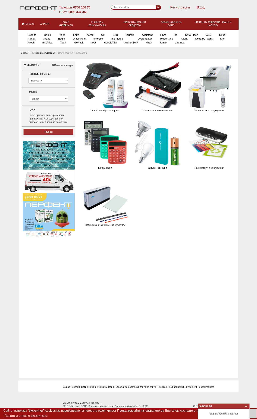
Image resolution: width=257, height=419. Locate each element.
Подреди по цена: (39, 73)
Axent (184, 38)
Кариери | (178, 387)
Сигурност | (191, 387)
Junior (163, 42)
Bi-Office (47, 42)
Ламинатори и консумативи (209, 168)
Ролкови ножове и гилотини (157, 110)
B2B (115, 34)
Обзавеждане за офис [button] (171, 24)
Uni (103, 34)
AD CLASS (110, 42)
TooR (63, 42)
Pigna (62, 34)
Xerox (90, 34)
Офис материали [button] (66, 24)
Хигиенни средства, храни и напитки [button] (213, 24)
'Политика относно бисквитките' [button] (26, 415)
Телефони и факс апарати (105, 110)
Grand (46, 38)
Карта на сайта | (148, 387)
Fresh (31, 42)
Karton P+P (131, 42)
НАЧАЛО (29, 24)
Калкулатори (105, 168)
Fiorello (98, 38)
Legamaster (145, 38)
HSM (163, 34)
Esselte (32, 34)
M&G (149, 42)
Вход (201, 7)
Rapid (47, 34)
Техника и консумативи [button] (97, 24)
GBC (208, 34)
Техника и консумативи (43, 53)
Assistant (147, 34)
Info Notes (117, 38)
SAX (93, 42)
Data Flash (191, 34)
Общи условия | (106, 387)
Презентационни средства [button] (135, 24)
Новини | (93, 387)
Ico (175, 34)
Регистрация (180, 7)
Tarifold (129, 34)
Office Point (79, 38)
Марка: (33, 91)
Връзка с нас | (165, 387)
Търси (48, 131)
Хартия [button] (44, 24)
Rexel (222, 34)
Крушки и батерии (157, 168)
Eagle (61, 38)
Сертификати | (80, 387)
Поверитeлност (206, 387)
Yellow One (166, 38)
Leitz (76, 34)
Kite (222, 38)
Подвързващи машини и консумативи (105, 225)
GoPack (79, 42)
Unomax (180, 42)
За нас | (67, 387)
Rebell (31, 38)
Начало (24, 53)
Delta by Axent (203, 38)
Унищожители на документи (209, 110)
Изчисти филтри (63, 65)
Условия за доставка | (127, 387)
